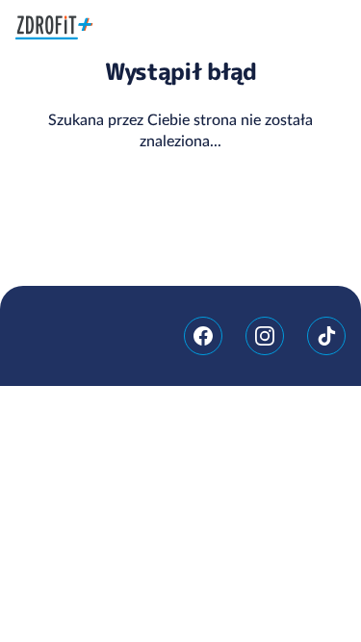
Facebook (203, 336)
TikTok (326, 336)
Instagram (264, 336)
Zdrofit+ (54, 27)
